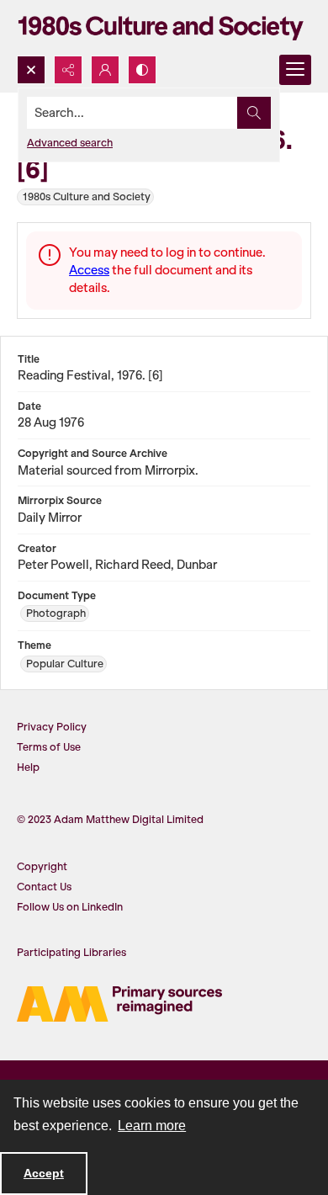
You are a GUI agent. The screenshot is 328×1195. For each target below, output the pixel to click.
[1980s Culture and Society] (164, 27)
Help (28, 767)
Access (89, 270)
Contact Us (44, 886)
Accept (44, 1173)
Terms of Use (49, 747)
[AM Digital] (119, 1004)
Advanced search (70, 142)
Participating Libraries (71, 952)
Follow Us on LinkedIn (70, 906)
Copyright (42, 866)
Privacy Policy (52, 726)
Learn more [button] (152, 1125)
